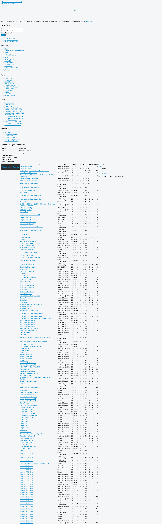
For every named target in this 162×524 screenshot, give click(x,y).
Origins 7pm (23, 430)
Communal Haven (25, 448)
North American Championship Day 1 (31, 199)
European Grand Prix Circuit (13, 109)
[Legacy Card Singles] (8, 3)
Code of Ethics (8, 78)
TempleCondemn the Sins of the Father (31, 304)
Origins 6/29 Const (25, 279)
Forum (6, 57)
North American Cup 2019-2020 (14, 111)
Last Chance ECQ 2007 (27, 344)
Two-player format (10, 71)
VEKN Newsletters (10, 56)
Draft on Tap (24, 269)
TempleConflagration (26, 306)
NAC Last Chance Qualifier (28, 190)
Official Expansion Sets (11, 134)
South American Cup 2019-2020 (14, 113)
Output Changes (9, 83)
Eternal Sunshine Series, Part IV (29, 330)
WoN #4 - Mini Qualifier (27, 324)
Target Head (23, 300)
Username (4, 29)
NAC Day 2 (23, 384)
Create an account (9, 38)
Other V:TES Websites (11, 141)
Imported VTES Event (26, 453)
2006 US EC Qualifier (26, 442)
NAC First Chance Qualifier (28, 181)
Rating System (8, 62)
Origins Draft (24, 212)
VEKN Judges (8, 82)
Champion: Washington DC (28, 436)
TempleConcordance (26, 308)
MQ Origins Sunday (26, 208)
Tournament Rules (9, 95)
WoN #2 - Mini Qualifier (27, 326)
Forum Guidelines (9, 59)
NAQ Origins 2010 (26, 210)
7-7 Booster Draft (25, 350)
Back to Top (102, 173)
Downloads (7, 132)
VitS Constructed (25, 332)
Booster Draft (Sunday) (27, 224)
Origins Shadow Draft (26, 417)
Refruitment (23, 444)
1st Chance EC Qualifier (27, 271)
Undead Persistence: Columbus (29, 415)
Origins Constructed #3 (27, 245)
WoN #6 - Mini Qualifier (27, 322)
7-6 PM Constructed (26, 356)
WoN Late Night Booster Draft (29, 401)
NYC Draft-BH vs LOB (27, 438)
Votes (6, 69)
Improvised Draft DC (26, 440)
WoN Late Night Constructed (28, 405)
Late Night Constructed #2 (28, 399)
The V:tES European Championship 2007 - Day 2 (35, 337)
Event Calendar (9, 103)
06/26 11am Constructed (27, 292)
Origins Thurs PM (25, 220)
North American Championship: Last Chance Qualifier (36, 318)
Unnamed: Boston (25, 169)
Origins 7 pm (24, 421)
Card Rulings (8, 90)
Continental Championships (12, 121)
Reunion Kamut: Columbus (28, 222)
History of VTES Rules (11, 85)
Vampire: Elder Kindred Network (14, 50)
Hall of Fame (8, 106)
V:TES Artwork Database (12, 139)
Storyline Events (9, 115)
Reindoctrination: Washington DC (30, 328)
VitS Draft (23, 335)
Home (6, 49)
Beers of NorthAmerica (27, 395)
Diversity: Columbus (26, 294)
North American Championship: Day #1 (32, 316)
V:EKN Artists (8, 136)
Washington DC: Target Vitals (29, 310)
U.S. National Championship (28, 252)
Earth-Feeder (24, 239)
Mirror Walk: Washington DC (29, 373)
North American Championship (29, 387)
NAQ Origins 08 (25, 281)
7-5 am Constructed (26, 359)
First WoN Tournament (27, 407)
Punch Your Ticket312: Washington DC (32, 434)
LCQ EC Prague (25, 275)
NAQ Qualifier (24, 302)
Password (4, 31)
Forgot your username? (11, 40)
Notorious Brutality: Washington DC (31, 346)
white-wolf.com (90, 21)
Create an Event (9, 104)
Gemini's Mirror (24, 403)
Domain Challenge (25, 298)
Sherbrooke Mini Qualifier (28, 267)
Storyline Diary (12, 120)
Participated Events (10, 167)
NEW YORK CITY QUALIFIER (30, 243)
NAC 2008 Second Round (28, 260)
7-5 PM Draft (24, 361)
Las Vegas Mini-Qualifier (27, 255)
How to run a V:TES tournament (14, 123)
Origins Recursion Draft (27, 249)
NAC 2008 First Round (27, 264)
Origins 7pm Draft (25, 419)
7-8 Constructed (24, 348)
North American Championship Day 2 (31, 195)
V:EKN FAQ (8, 54)
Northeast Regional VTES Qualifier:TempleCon (34, 171)
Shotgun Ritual (24, 390)
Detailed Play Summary (11, 87)
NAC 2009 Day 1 (25, 234)
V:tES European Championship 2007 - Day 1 (33, 341)
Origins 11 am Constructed (28, 413)
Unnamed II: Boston (26, 166)
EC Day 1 (23, 273)
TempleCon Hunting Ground (28, 381)
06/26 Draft (23, 290)
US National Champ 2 (26, 409)
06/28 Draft (23, 283)
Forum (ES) (8, 61)
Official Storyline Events (15, 116)
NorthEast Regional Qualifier (28, 446)
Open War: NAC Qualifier (28, 277)
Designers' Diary (9, 64)
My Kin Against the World (28, 241)
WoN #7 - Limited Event (27, 320)
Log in (3, 35)
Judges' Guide (8, 80)
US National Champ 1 (26, 411)
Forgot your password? (11, 41)
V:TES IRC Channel (10, 137)
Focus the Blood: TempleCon (28, 173)
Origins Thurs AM (25, 217)
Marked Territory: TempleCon (29, 178)
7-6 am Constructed (26, 354)
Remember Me (5, 33)
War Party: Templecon (26, 375)
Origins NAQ (24, 352)
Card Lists (7, 94)
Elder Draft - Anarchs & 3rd (28, 397)
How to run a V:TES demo (12, 125)
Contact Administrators (11, 67)
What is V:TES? (9, 52)
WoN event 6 (24, 192)
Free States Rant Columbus (28, 363)
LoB (21, 450)
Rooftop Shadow (25, 369)
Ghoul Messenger (25, 237)
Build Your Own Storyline (16, 118)
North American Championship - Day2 (31, 183)
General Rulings (9, 88)
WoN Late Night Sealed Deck (29, 392)
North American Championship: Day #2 (32, 313)
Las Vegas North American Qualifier (31, 257)
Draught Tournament (26, 202)
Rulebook (7, 92)
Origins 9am (23, 423)
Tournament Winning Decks (12, 108)
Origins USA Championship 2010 (30, 215)
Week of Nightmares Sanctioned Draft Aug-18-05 (34, 464)
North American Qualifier (27, 247)
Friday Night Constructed (27, 371)
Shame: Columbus (25, 432)
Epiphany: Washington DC (28, 365)
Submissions (8, 66)
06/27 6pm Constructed (27, 287)
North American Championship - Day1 (31, 187)
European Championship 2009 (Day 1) (31, 227)
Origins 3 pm (24, 428)
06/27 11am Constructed (27, 285)
